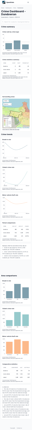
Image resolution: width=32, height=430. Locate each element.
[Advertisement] (16, 87)
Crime (14, 7)
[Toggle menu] (28, 2)
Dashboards (9, 7)
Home (2, 7)
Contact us (19, 428)
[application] (16, 43)
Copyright (12, 428)
